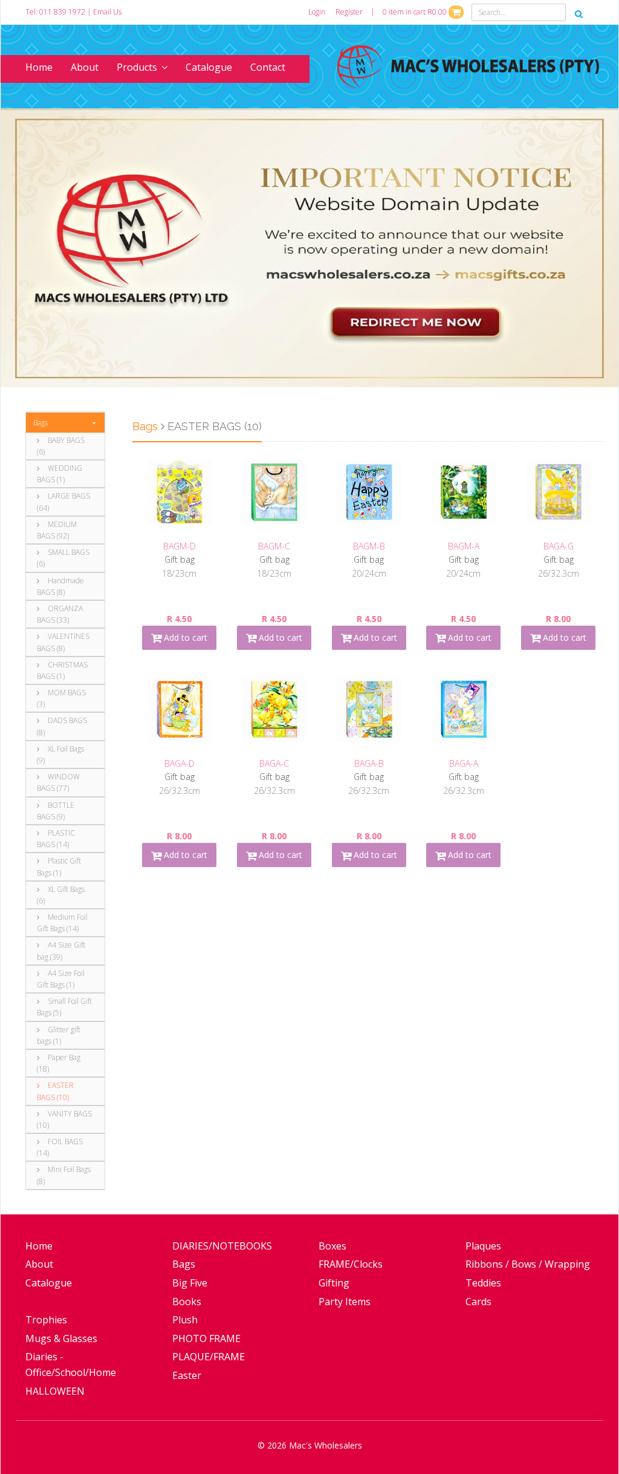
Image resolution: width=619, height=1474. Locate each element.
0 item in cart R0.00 (416, 12)
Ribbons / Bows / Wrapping (527, 1264)
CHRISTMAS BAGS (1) (62, 670)
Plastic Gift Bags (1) (59, 866)
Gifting (334, 1282)
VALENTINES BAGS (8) (63, 642)
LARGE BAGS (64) (63, 502)
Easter (186, 1375)
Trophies (46, 1319)
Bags (40, 423)
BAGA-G (558, 546)
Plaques (483, 1246)
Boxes (332, 1246)
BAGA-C (274, 763)
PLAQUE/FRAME (208, 1356)
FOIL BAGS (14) (60, 1147)
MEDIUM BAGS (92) (57, 530)
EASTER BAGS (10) (55, 1091)
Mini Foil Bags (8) (64, 1175)
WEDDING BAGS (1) (59, 474)
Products (137, 67)
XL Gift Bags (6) (61, 895)
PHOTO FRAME (206, 1338)
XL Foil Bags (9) (60, 754)
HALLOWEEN (55, 1391)
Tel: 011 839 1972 (55, 12)
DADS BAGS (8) (62, 726)
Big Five (189, 1282)
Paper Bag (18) (58, 1063)
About (85, 67)
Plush (185, 1319)
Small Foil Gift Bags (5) (64, 1007)
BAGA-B (369, 763)
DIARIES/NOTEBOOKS (222, 1246)
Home (39, 67)
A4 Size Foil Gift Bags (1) (61, 979)
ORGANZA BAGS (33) (60, 614)
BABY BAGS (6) (61, 446)
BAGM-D (179, 546)
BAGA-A (463, 763)
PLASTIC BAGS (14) (56, 839)
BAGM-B (369, 546)
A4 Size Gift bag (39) (61, 950)
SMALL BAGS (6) (63, 558)
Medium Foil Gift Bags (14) (62, 923)
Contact (267, 67)
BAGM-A (463, 546)
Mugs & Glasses (61, 1338)
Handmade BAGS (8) (60, 586)
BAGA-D (179, 763)
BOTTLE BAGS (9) (55, 811)
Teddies (483, 1282)
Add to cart (184, 637)
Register (349, 12)
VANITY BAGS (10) (64, 1119)
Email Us (107, 12)
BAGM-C (274, 546)
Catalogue (209, 67)
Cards (478, 1301)
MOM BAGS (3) (61, 698)
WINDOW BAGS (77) (58, 782)
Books (186, 1301)
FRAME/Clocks (351, 1264)
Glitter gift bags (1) (58, 1035)
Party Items (345, 1301)
